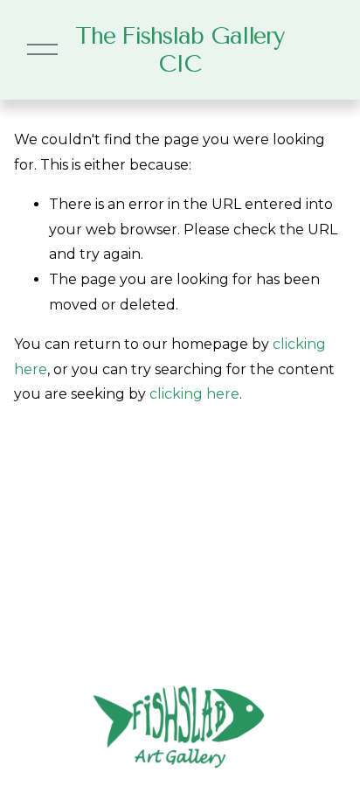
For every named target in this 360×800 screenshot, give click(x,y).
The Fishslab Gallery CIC (180, 50)
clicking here (194, 394)
